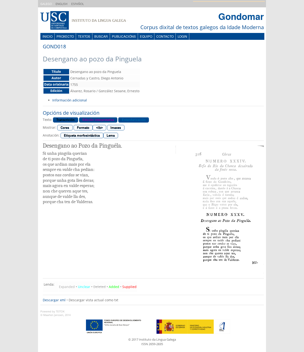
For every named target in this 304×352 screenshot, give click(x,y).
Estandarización (134, 120)
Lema (111, 135)
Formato (83, 127)
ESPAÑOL (77, 4)
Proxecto (65, 36)
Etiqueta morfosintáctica (82, 135)
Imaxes (115, 127)
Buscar (101, 36)
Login (182, 36)
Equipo (146, 36)
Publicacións (124, 36)
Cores (65, 127)
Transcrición (65, 120)
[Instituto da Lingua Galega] (88, 21)
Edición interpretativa (98, 120)
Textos (84, 36)
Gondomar (241, 16)
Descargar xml (54, 300)
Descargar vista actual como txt (93, 300)
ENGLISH (61, 4)
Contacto (165, 36)
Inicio (47, 36)
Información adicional (69, 100)
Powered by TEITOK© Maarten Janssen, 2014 (55, 313)
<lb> (99, 127)
